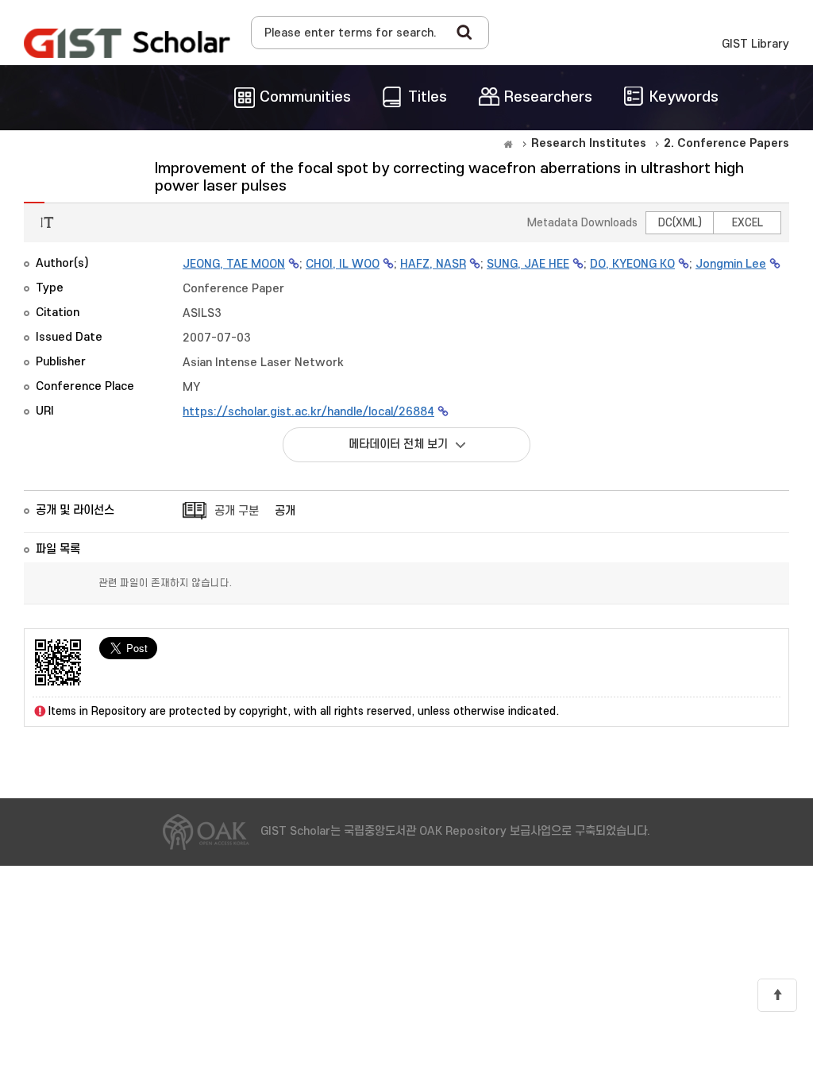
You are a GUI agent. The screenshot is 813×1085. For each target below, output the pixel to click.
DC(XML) (680, 223)
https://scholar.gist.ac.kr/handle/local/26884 (308, 412)
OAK (127, 42)
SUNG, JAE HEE (528, 264)
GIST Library (755, 44)
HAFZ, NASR (433, 264)
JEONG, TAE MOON (234, 264)
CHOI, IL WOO (343, 264)
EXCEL (747, 223)
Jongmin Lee (730, 264)
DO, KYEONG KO (632, 264)
